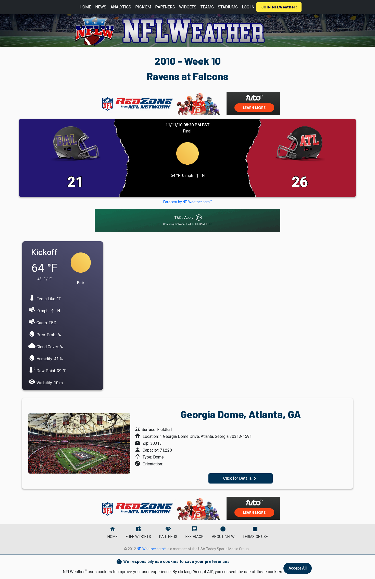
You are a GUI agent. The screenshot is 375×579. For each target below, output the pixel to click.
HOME (85, 7)
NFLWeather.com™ (151, 549)
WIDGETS (187, 7)
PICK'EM (143, 7)
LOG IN (248, 7)
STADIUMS (228, 7)
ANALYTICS (120, 7)
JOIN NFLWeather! (279, 7)
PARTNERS (165, 7)
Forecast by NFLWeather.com (187, 202)
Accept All (298, 568)
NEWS (100, 7)
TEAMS (207, 7)
